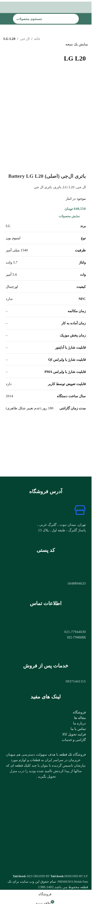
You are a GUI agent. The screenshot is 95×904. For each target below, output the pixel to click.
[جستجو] (18, 19)
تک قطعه (65, 754)
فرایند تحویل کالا (74, 734)
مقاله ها (80, 718)
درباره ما (79, 723)
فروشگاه (79, 712)
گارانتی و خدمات (74, 740)
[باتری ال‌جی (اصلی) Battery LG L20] (46, 121)
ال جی (25, 39)
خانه (37, 39)
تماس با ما (78, 729)
